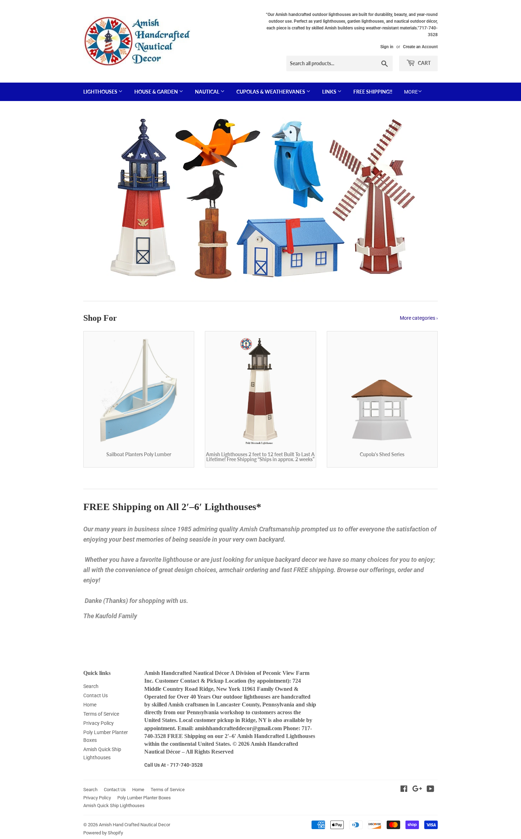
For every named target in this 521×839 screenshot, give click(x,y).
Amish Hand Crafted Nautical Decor (134, 824)
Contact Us (95, 695)
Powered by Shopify (103, 832)
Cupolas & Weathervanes (271, 92)
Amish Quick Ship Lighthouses (114, 805)
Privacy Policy (98, 723)
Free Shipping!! (372, 92)
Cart (424, 63)
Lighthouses (100, 92)
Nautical (207, 92)
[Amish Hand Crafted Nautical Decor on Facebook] (404, 790)
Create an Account (420, 46)
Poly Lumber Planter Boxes (144, 797)
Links (329, 92)
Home (89, 704)
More (411, 92)
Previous (98, 198)
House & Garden (156, 92)
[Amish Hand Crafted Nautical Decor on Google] (417, 790)
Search (91, 686)
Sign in (386, 46)
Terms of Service (101, 714)
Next (423, 198)
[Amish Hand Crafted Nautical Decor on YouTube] (430, 790)
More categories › (419, 318)
